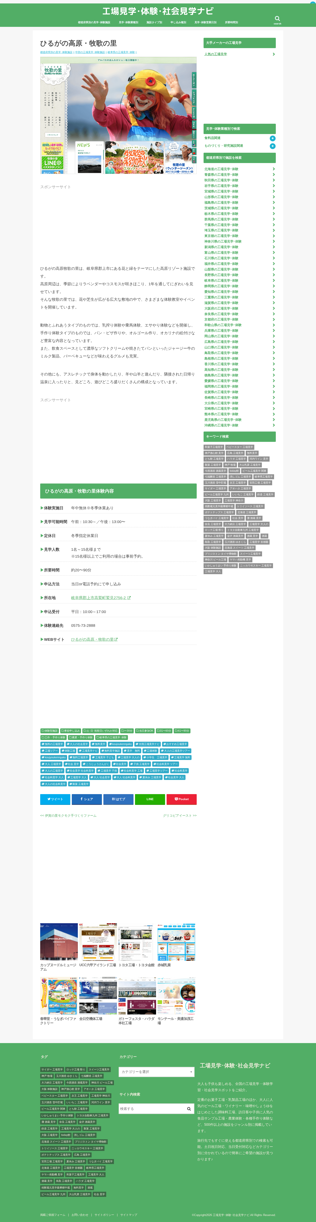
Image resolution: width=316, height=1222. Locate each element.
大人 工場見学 (53, 764)
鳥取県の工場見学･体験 (221, 353)
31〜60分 (165, 730)
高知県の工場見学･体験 (221, 369)
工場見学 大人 (79, 777)
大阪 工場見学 (213, 500)
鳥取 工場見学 (213, 541)
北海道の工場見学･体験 (221, 169)
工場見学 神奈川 (234, 500)
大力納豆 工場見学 (235, 524)
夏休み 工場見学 (152, 777)
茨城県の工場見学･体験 (221, 208)
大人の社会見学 (79, 744)
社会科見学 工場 (133, 770)
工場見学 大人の (130, 757)
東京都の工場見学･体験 (221, 236)
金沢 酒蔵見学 (235, 535)
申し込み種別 (178, 22)
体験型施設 (51, 730)
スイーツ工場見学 (250, 553)
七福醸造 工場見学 (215, 476)
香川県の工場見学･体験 (221, 364)
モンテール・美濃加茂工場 (175, 1021)
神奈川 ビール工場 (215, 559)
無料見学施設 (112, 750)
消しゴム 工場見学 (240, 476)
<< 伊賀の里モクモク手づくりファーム (68, 815)
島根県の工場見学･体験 (221, 358)
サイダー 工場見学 (215, 488)
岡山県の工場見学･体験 (221, 336)
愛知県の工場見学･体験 (221, 291)
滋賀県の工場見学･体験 (221, 303)
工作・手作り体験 (55, 737)
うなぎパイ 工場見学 (217, 518)
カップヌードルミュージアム (58, 967)
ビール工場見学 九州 (217, 494)
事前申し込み (72, 730)
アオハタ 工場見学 (240, 488)
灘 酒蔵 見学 (254, 518)
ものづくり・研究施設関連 (223, 145)
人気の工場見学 (215, 54)
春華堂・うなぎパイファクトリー (58, 1021)
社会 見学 (73, 764)
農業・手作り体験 (82, 737)
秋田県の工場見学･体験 (221, 180)
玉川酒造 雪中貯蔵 (215, 482)
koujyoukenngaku (55, 757)
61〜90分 (183, 730)
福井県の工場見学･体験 (221, 263)
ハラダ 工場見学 (236, 458)
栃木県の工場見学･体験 (221, 213)
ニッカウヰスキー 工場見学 (256, 565)
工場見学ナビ (90, 750)
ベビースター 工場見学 (240, 447)
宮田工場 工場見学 (260, 482)
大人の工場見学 (54, 770)
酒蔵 (264, 535)
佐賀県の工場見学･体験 (221, 392)
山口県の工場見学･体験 (221, 347)
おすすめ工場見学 (176, 744)
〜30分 (128, 730)
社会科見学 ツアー (167, 764)
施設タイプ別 (154, 22)
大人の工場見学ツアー (177, 750)
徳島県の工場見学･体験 (221, 375)
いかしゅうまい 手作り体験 (220, 565)
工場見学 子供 (109, 770)
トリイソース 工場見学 (250, 506)
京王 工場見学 (238, 482)
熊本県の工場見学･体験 (221, 414)
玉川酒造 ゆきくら (235, 541)
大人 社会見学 (102, 777)
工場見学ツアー (159, 770)
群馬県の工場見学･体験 (221, 219)
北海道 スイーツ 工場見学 (239, 547)
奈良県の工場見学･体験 (221, 314)
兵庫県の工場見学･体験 (221, 330)
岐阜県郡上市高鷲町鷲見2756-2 (99, 598)
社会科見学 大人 (54, 777)
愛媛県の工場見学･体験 (221, 381)
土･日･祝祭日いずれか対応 (102, 730)
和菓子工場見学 (214, 447)
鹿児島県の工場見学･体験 (223, 419)
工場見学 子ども (104, 757)
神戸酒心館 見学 (214, 453)
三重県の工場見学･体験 (221, 297)
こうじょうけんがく (97, 764)
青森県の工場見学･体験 (221, 174)
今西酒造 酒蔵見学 (215, 470)
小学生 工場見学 (157, 757)
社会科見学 (181, 770)
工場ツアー (51, 750)
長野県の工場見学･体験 (221, 275)
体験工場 (70, 750)
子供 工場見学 (141, 764)
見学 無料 (133, 750)
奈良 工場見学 (213, 524)
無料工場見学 (80, 757)
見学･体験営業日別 (205, 22)
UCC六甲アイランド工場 (97, 965)
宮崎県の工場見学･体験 (221, 408)
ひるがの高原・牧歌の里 (92, 639)
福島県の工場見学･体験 (221, 202)
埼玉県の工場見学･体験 (221, 230)
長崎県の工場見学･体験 (221, 397)
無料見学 (100, 744)
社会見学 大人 (176, 777)
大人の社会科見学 (55, 784)
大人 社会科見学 (126, 777)
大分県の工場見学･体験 (221, 403)
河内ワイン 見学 (259, 458)
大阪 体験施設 (213, 547)
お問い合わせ (80, 1214)
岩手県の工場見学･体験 (221, 186)
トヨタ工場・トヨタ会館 (136, 965)
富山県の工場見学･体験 (221, 252)
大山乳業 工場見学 (250, 464)
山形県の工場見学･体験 (221, 197)
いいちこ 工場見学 (243, 494)
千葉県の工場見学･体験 (221, 225)
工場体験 (152, 750)
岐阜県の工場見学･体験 (113, 737)
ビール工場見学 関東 (254, 470)
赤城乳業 (164, 965)
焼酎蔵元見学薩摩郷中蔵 (219, 506)
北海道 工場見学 (247, 512)
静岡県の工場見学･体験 (221, 286)
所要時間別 (231, 22)
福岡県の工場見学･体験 (221, 386)
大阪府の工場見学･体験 (221, 308)
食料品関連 (212, 138)
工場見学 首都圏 (259, 541)
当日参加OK (146, 730)
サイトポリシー (104, 1214)
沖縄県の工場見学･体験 (221, 425)
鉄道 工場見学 (265, 494)
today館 (234, 470)
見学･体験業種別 (128, 22)
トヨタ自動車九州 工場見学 (243, 529)
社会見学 (121, 764)
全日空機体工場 (90, 1019)
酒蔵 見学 (252, 535)
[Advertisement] (118, 231)
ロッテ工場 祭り (214, 529)
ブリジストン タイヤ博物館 (220, 553)
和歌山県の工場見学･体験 (223, 325)
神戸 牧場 (230, 464)
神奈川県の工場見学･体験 (223, 241)
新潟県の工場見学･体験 (221, 247)
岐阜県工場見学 (264, 476)
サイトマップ (128, 1214)
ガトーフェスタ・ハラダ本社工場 (136, 1021)
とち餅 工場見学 (214, 458)
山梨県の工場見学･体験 (221, 269)
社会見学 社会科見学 (82, 770)
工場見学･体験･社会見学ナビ (158, 11)
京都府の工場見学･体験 (221, 319)
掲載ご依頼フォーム (52, 1214)
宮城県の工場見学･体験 (221, 191)
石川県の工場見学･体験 (221, 258)
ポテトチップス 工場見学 (219, 512)
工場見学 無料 (182, 757)
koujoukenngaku (122, 744)
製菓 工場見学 (80, 784)
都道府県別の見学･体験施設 (94, 22)
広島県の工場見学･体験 (221, 341)
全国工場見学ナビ (149, 744)
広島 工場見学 (235, 453)
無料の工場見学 (54, 744)
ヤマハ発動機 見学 (240, 559)
